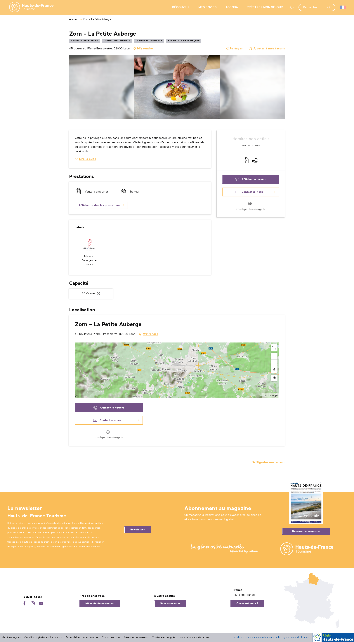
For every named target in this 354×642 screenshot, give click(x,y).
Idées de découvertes (99, 603)
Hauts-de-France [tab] (244, 594)
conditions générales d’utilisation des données (75, 547)
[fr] (343, 7)
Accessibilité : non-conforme (82, 637)
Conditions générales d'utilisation (43, 637)
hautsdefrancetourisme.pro (194, 637)
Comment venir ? (247, 603)
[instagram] (33, 603)
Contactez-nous (111, 637)
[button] (317, 5)
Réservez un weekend (136, 637)
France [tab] (237, 590)
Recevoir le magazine (306, 531)
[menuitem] (28, 7)
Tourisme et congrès (163, 637)
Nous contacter (170, 603)
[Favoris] (293, 7)
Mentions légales (11, 637)
